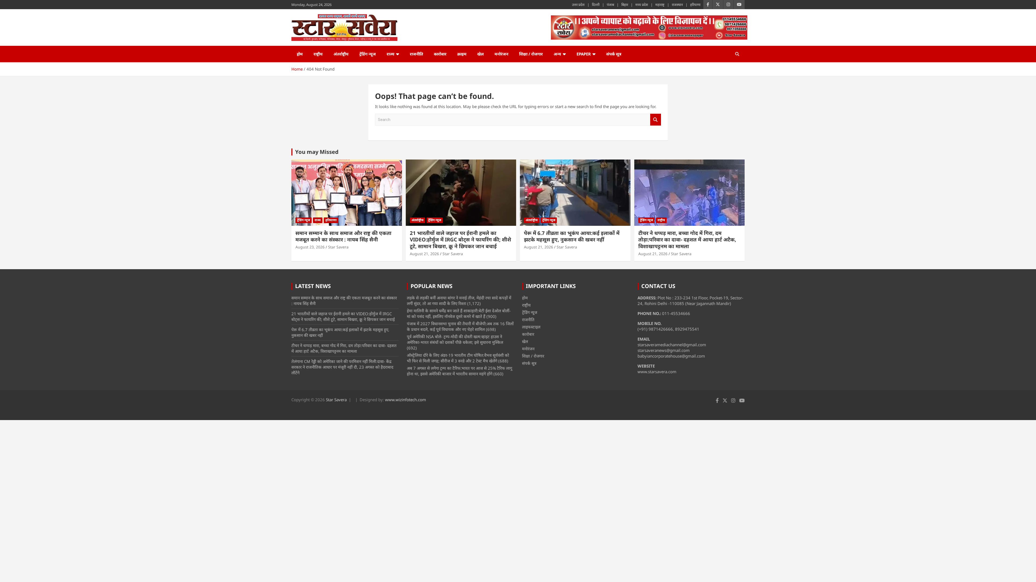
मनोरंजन (501, 54)
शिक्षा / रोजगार (531, 54)
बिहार (624, 4)
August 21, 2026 (424, 253)
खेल (480, 54)
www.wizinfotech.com (405, 399)
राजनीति (416, 54)
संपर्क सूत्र (613, 54)
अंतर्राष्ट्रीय (341, 54)
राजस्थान (677, 4)
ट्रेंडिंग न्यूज (367, 54)
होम (300, 54)
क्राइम (461, 54)
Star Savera (338, 247)
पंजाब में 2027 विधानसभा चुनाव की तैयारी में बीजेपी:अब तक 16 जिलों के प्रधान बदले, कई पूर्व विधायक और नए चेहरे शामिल (460, 326)
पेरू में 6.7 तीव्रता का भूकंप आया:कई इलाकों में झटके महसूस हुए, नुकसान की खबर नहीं (571, 236)
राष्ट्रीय (318, 54)
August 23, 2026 (310, 247)
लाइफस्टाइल (531, 327)
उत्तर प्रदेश (578, 4)
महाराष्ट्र (659, 4)
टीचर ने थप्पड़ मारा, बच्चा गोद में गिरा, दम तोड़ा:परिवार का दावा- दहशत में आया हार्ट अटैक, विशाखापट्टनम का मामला (687, 240)
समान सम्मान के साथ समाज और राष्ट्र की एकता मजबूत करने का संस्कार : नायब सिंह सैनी (343, 236)
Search (655, 120)
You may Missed (317, 151)
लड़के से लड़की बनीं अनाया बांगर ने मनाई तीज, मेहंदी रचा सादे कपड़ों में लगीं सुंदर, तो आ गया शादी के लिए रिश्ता (459, 300)
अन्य (557, 54)
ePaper (584, 54)
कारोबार (440, 54)
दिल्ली (595, 4)
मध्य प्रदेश (641, 4)
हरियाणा (695, 4)
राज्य (390, 54)
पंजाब (610, 4)
